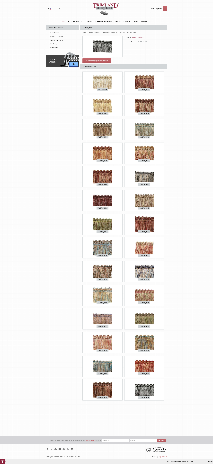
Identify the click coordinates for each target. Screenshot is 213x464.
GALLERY (53, 60)
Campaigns (54, 47)
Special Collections (56, 40)
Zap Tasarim (163, 457)
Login (152, 9)
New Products (55, 33)
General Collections (56, 36)
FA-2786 (122, 32)
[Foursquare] (63, 449)
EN (49, 9)
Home (84, 32)
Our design (54, 44)
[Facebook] (47, 449)
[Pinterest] (55, 449)
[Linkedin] (72, 449)
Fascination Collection (110, 32)
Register (158, 9)
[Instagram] (59, 449)
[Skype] (67, 449)
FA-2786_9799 (131, 32)
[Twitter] (51, 449)
